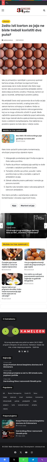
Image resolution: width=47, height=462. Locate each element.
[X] (22, 351)
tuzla (13, 405)
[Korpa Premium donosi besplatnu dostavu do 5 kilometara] (8, 424)
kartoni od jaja (28, 205)
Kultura (10, 224)
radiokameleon (8, 40)
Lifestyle (6, 21)
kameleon (29, 397)
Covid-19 (27, 393)
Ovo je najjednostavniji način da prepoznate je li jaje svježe (34, 264)
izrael (21, 397)
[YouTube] (25, 351)
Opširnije (36, 347)
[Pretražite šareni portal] (44, 11)
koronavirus (39, 397)
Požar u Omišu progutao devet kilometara (20, 3)
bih (4, 393)
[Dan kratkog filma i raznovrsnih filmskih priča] (8, 434)
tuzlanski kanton (23, 405)
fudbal (5, 397)
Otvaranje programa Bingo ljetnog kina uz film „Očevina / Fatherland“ (22, 231)
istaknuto (13, 397)
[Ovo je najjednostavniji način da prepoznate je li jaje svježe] (34, 254)
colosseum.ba (40, 447)
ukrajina (34, 405)
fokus (35, 393)
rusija (35, 401)
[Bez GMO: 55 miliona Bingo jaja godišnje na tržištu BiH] (8, 138)
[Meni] (3, 11)
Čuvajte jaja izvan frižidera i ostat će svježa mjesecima (9, 264)
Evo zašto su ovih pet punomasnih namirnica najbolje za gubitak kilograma (34, 277)
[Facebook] (19, 351)
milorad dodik (7, 401)
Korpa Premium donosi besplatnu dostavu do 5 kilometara (30, 422)
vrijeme (5, 409)
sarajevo (5, 405)
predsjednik (26, 401)
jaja (14, 205)
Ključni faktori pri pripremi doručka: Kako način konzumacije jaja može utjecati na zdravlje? (11, 291)
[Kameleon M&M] (23, 10)
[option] (23, 225)
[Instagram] (27, 351)
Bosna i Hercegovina (14, 393)
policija (17, 401)
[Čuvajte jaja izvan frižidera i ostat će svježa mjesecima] (12, 254)
